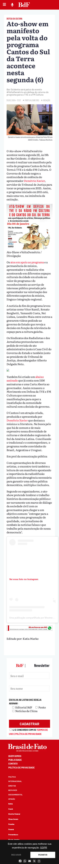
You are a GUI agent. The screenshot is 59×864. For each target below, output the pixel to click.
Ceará (10, 809)
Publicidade (15, 760)
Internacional (15, 781)
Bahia (10, 804)
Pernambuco (13, 835)
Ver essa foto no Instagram (23, 579)
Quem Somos (14, 756)
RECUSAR (16, 855)
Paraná (11, 829)
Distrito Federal (14, 814)
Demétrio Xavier (34, 181)
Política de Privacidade (21, 767)
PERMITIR (42, 855)
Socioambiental (15, 795)
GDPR (43, 847)
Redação (46, 100)
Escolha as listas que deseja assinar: (25, 701)
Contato (13, 763)
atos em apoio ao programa (27, 262)
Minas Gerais (13, 819)
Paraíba (11, 824)
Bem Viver (12, 790)
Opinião (11, 799)
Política (12, 777)
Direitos (12, 786)
